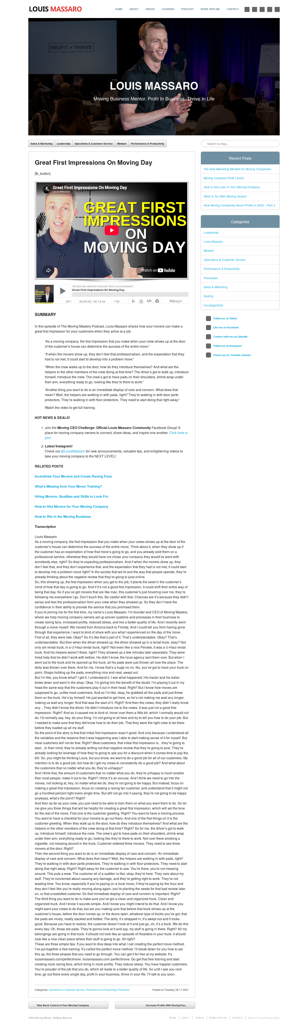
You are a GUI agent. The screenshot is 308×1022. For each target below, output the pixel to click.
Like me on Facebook (254, 9)
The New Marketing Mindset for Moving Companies (237, 169)
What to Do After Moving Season (225, 196)
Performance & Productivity (147, 143)
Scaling (208, 296)
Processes (123, 989)
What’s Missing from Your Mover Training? (68, 486)
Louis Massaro (213, 241)
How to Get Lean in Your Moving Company (232, 187)
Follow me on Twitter (247, 9)
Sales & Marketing (41, 143)
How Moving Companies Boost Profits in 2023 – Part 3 (239, 205)
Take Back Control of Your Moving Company (60, 1006)
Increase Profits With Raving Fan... (169, 1006)
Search (204, 144)
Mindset (122, 143)
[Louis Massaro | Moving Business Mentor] (55, 9)
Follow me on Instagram (269, 9)
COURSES (168, 9)
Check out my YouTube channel (277, 9)
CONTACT (233, 9)
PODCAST (187, 9)
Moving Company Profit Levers (224, 178)
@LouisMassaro (73, 451)
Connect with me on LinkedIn (262, 9)
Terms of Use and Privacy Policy (264, 1017)
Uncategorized (213, 305)
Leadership (63, 143)
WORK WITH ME (210, 9)
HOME (119, 9)
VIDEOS (150, 9)
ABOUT (133, 9)
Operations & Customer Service (94, 143)
